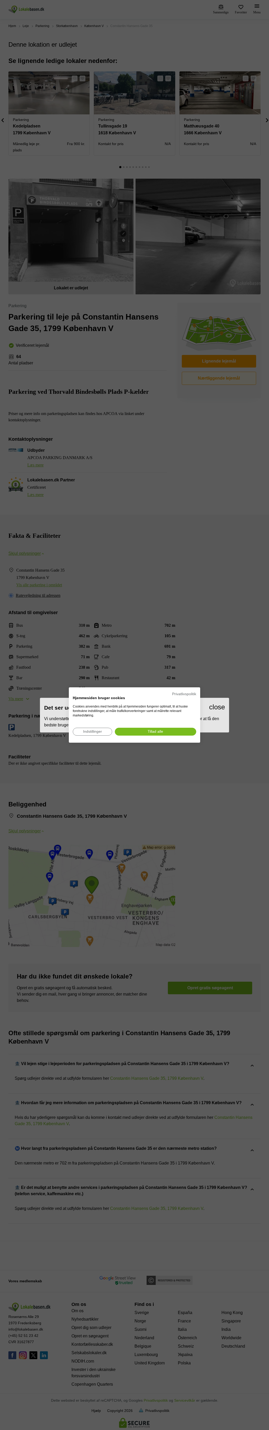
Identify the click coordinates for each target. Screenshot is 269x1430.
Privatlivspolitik (184, 694)
